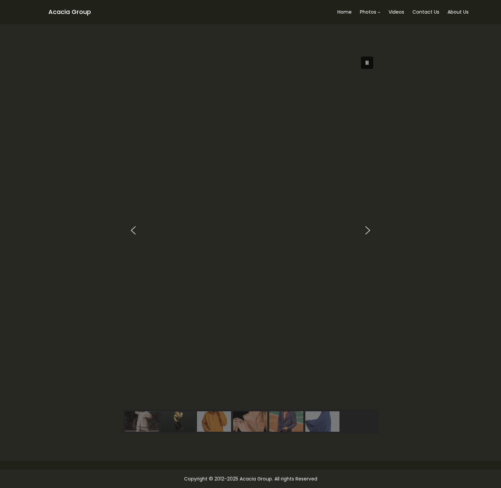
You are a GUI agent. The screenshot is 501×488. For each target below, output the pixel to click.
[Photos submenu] (379, 12)
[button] (367, 63)
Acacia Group (69, 11)
